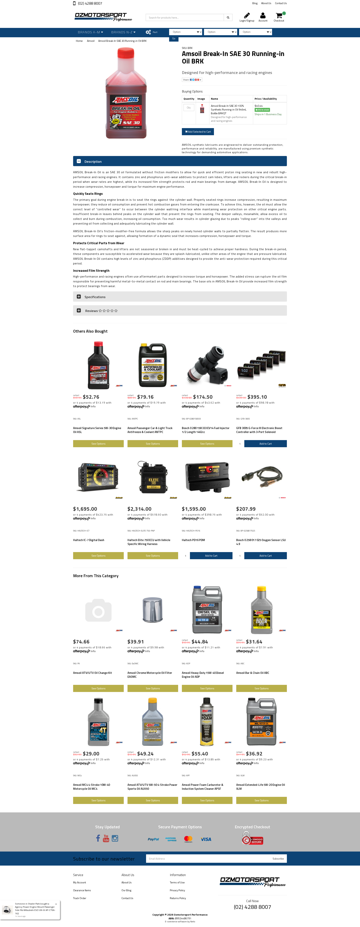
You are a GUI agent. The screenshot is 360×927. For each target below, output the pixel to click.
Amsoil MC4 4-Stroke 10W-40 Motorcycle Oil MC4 (91, 787)
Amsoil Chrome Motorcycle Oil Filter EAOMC (150, 675)
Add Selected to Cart (199, 132)
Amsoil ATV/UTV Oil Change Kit (92, 673)
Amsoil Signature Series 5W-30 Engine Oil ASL (97, 430)
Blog (254, 3)
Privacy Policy (177, 890)
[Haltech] (119, 498)
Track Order (79, 898)
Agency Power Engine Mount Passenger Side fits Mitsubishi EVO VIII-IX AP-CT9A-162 (35, 910)
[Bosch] (228, 386)
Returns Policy (178, 898)
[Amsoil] (119, 386)
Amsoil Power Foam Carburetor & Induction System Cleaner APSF (202, 787)
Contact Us (281, 3)
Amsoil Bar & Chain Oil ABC (252, 673)
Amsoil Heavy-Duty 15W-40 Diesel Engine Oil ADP (203, 675)
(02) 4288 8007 (89, 3)
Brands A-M (89, 32)
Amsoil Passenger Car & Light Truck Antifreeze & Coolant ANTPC (150, 430)
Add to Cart (266, 444)
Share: (186, 79)
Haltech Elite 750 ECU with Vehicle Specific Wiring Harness (149, 542)
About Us (266, 3)
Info (93, 406)
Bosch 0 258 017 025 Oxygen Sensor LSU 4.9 (261, 542)
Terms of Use (177, 882)
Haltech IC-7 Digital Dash (88, 540)
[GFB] (282, 386)
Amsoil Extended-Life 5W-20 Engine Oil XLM (260, 787)
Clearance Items (82, 890)
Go (173, 38)
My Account (79, 882)
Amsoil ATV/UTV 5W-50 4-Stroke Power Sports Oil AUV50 (152, 787)
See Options (99, 444)
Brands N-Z (122, 32)
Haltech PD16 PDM (193, 540)
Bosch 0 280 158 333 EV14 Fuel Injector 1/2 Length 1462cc (206, 430)
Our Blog (126, 890)
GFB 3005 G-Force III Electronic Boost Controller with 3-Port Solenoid (259, 430)
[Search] (228, 17)
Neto (192, 921)
